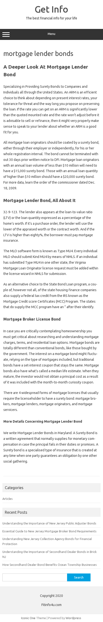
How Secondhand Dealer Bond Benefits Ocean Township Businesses (49, 564)
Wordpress (73, 618)
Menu (51, 34)
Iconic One (28, 618)
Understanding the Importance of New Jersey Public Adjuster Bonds (49, 523)
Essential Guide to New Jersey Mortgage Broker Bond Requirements (49, 531)
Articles (7, 498)
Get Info (51, 9)
